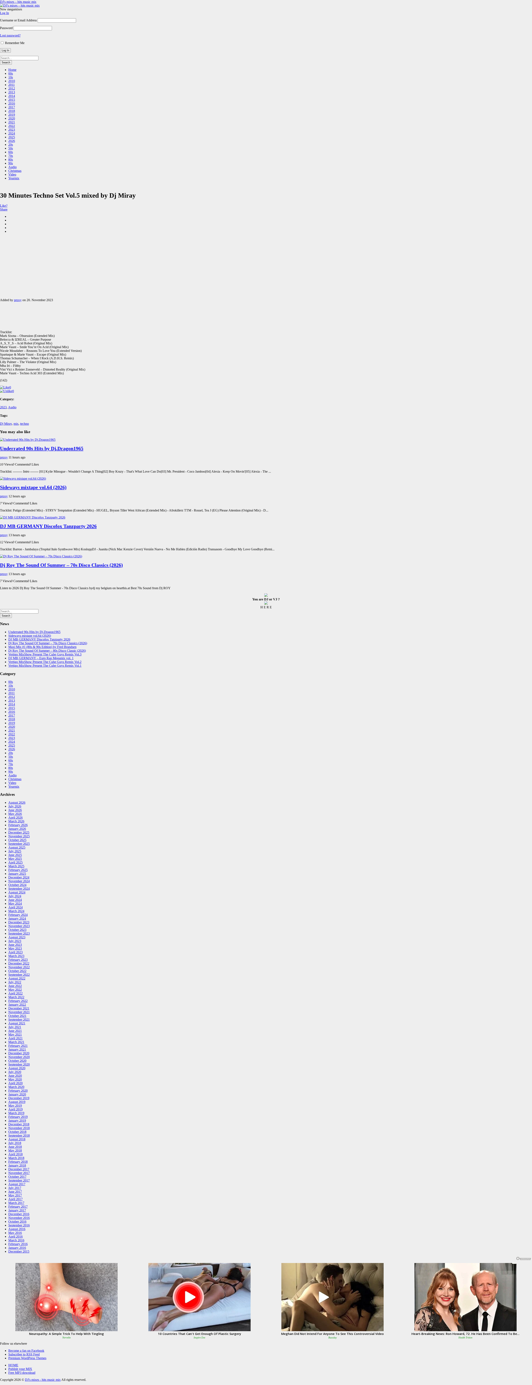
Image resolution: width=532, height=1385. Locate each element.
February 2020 (18, 1090)
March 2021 (16, 1042)
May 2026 (15, 814)
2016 (11, 103)
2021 (11, 122)
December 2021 (18, 1008)
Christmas (14, 171)
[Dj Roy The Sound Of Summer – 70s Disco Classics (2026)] (41, 556)
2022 (11, 126)
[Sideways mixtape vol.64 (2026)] (23, 478)
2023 (11, 129)
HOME (13, 1365)
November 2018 (19, 1128)
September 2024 (19, 888)
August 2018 (16, 1139)
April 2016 (15, 1236)
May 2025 (15, 858)
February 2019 (18, 1117)
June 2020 (15, 1075)
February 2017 (18, 1206)
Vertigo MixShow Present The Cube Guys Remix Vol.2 (44, 662)
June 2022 (15, 986)
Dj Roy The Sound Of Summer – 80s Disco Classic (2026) (47, 650)
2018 (11, 111)
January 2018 (17, 1165)
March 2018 (16, 1158)
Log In (4, 13)
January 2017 (17, 1210)
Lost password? (10, 35)
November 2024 (19, 881)
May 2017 (15, 1195)
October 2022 (17, 971)
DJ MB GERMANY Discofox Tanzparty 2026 (48, 526)
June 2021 (15, 1031)
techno (24, 423)
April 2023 (15, 952)
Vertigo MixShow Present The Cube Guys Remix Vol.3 (44, 654)
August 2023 (16, 937)
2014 (11, 96)
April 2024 (15, 907)
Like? (3, 205)
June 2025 (15, 855)
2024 (11, 133)
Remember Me (14, 43)
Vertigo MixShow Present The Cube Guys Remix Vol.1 (44, 665)
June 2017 (15, 1191)
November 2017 (19, 1173)
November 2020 (19, 1057)
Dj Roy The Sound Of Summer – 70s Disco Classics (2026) (61, 565)
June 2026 (15, 810)
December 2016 (18, 1214)
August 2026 (16, 802)
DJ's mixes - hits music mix (43, 1379)
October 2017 (17, 1176)
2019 (11, 114)
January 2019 (17, 1120)
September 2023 (19, 933)
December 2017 (18, 1169)
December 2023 (18, 922)
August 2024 (16, 892)
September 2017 (19, 1180)
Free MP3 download (21, 1372)
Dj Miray (6, 423)
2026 (11, 141)
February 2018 (18, 1161)
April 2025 (15, 862)
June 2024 (15, 900)
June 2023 (15, 944)
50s (10, 148)
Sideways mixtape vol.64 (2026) (33, 487)
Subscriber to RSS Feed (24, 1354)
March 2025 (16, 866)
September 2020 (19, 1064)
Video (12, 174)
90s (10, 163)
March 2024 (16, 911)
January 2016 (17, 1247)
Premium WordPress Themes (27, 1358)
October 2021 (17, 1016)
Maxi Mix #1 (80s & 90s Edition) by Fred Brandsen (42, 647)
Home (12, 69)
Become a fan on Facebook (26, 1350)
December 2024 (18, 877)
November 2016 (19, 1218)
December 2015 (18, 1251)
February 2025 (18, 870)
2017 (11, 107)
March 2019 (16, 1113)
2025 (11, 137)
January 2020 (17, 1094)
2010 (11, 81)
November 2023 (19, 926)
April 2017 (15, 1199)
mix (16, 423)
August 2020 (16, 1068)
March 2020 (16, 1087)
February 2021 (18, 1045)
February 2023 (18, 959)
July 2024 (14, 896)
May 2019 (15, 1105)
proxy (18, 300)
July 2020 (14, 1072)
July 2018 (14, 1143)
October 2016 (17, 1221)
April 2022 (15, 993)
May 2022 (15, 989)
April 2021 (15, 1038)
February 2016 (18, 1244)
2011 (11, 84)
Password (6, 28)
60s (10, 152)
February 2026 (18, 825)
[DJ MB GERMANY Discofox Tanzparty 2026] (32, 517)
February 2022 (18, 1001)
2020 (11, 118)
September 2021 (19, 1019)
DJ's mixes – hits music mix (18, 2)
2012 (11, 88)
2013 (11, 92)
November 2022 (19, 967)
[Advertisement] (266, 266)
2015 (11, 99)
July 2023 (14, 941)
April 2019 (15, 1109)
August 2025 (16, 847)
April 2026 (15, 817)
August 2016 (16, 1229)
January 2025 (17, 873)
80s (10, 159)
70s (10, 156)
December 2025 (18, 832)
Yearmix (13, 178)
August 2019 (16, 1102)
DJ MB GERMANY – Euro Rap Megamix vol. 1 (41, 658)
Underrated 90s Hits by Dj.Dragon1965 (41, 448)
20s (10, 144)
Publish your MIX (20, 1369)
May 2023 (15, 948)
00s (10, 73)
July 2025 (14, 851)
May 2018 (15, 1150)
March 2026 (16, 821)
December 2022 (18, 963)
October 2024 (17, 885)
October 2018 (17, 1132)
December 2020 (18, 1053)
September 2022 (19, 974)
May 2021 (15, 1034)
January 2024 (17, 918)
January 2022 (17, 1004)
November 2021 (19, 1012)
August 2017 (16, 1184)
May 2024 (15, 903)
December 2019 (18, 1098)
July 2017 (14, 1188)
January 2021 (17, 1049)
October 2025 (17, 840)
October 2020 (17, 1060)
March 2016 (16, 1240)
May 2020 (15, 1079)
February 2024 (18, 915)
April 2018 (15, 1154)
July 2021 (14, 1027)
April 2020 (15, 1083)
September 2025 (19, 843)
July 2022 (14, 982)
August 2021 (16, 1023)
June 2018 (15, 1146)
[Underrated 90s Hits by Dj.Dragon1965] (27, 439)
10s (10, 77)
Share (3, 209)
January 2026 (17, 829)
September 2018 (19, 1135)
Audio (12, 167)
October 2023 (17, 930)
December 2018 (18, 1124)
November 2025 (19, 836)
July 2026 (14, 806)
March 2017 (16, 1203)
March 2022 (16, 997)
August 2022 (16, 978)
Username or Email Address (18, 20)
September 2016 (19, 1225)
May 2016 (15, 1233)
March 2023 (16, 956)
